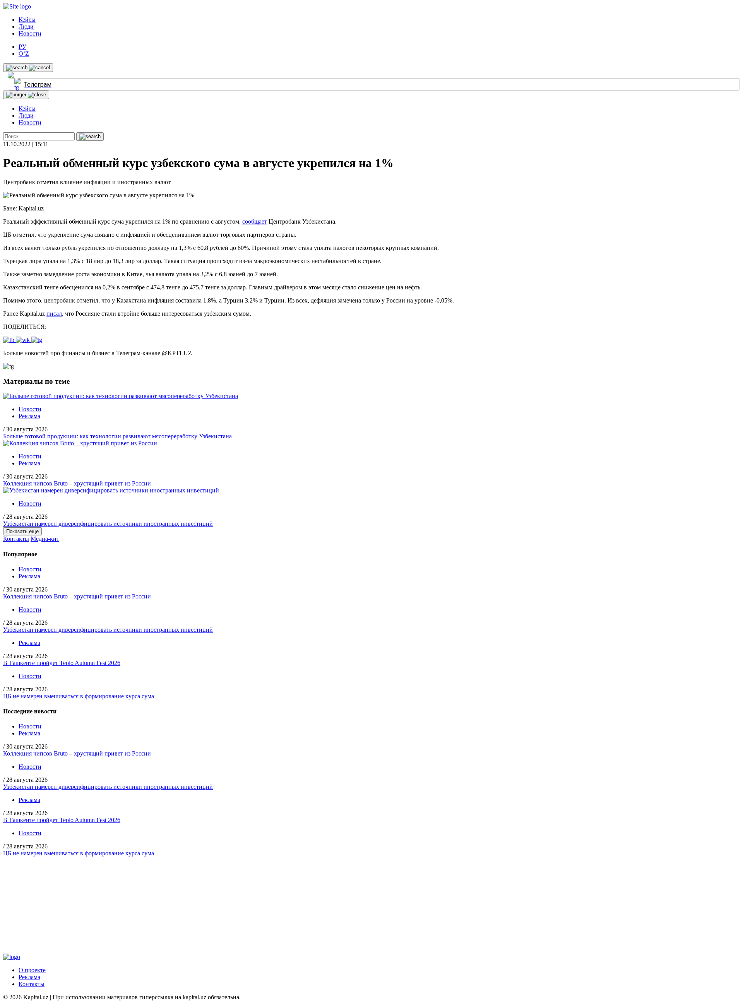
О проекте (32, 970)
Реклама (29, 416)
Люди (26, 26)
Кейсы (27, 19)
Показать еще (22, 531)
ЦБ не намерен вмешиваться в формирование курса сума (78, 696)
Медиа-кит (45, 538)
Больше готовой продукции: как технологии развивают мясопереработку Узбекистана (117, 436)
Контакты (16, 538)
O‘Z (24, 53)
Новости (30, 33)
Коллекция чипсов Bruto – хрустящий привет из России (77, 483)
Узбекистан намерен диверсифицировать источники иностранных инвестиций (108, 523)
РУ (22, 46)
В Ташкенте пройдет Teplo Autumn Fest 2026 (61, 663)
